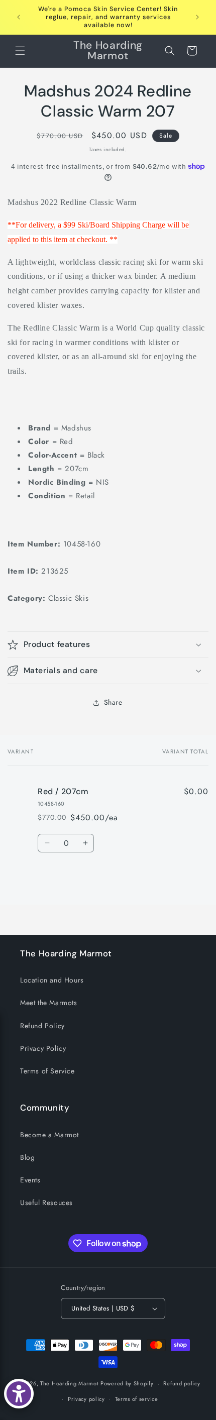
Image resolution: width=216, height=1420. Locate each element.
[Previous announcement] (19, 17)
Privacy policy (86, 1399)
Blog (27, 1157)
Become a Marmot (49, 1135)
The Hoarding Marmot (69, 1383)
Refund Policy (42, 1026)
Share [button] (113, 702)
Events (30, 1180)
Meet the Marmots (48, 1003)
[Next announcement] (197, 17)
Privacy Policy (43, 1048)
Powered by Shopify (127, 1383)
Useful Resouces (46, 1202)
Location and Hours (52, 980)
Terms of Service (47, 1071)
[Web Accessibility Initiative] (19, 1393)
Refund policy (181, 1383)
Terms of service (136, 1399)
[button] (20, 51)
